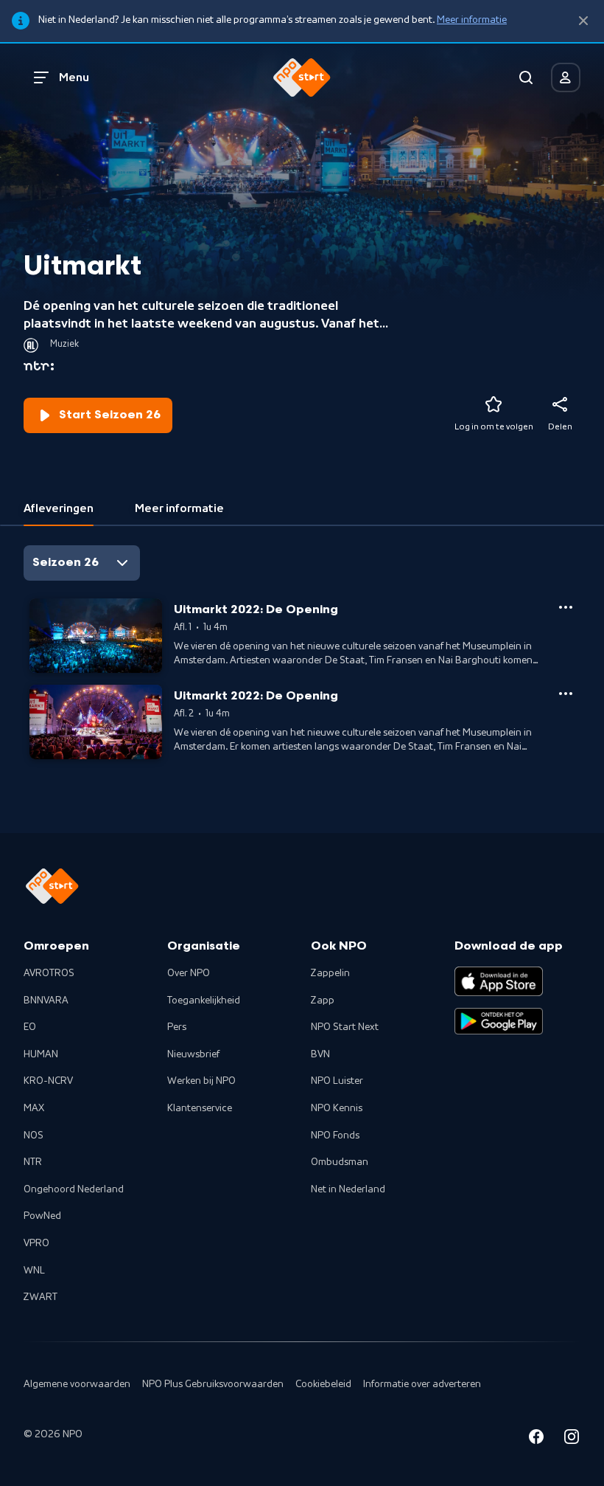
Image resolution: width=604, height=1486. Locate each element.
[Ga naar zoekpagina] (526, 77)
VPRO (36, 1243)
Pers (176, 1027)
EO (30, 1027)
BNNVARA (46, 1000)
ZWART (40, 1297)
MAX (34, 1108)
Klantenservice (199, 1108)
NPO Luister (337, 1081)
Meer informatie (472, 20)
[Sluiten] (583, 21)
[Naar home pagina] (302, 77)
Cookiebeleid (323, 1384)
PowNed (42, 1216)
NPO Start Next (345, 1027)
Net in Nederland (348, 1189)
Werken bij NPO (201, 1081)
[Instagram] (571, 1439)
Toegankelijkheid (203, 1000)
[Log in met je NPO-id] (565, 77)
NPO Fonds (335, 1135)
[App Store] (498, 981)
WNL (34, 1270)
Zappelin (330, 973)
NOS (33, 1135)
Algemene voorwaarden (77, 1384)
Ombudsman (339, 1162)
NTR (33, 1162)
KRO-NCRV (48, 1081)
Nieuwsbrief (193, 1054)
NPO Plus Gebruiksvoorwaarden (213, 1384)
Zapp (322, 1000)
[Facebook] (536, 1439)
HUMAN (41, 1054)
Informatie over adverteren (422, 1384)
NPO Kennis (336, 1108)
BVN (320, 1054)
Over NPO (188, 973)
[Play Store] (498, 1021)
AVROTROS (49, 973)
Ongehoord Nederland (74, 1189)
